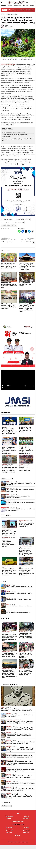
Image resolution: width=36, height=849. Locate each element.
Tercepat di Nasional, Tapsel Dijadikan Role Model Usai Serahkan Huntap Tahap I (20, 789)
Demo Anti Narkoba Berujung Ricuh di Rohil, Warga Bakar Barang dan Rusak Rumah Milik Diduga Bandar (19, 763)
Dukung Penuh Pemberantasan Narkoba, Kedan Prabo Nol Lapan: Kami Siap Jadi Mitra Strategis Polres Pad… (9, 469)
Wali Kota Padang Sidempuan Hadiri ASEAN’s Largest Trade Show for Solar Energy (9, 285)
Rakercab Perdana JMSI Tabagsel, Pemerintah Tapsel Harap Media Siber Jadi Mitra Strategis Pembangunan (26, 572)
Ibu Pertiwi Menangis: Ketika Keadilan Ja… (18, 612)
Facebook (10, 827)
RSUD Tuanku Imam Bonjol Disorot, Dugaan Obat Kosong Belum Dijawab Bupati (25, 672)
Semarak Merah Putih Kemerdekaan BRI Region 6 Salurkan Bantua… (20, 509)
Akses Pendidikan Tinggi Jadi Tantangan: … (19, 593)
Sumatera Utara (22, 520)
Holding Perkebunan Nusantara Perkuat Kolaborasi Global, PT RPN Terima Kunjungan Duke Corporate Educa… (26, 552)
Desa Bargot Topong (7, 219)
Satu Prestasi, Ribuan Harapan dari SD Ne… (19, 606)
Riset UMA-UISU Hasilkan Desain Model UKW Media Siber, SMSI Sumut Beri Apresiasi (9, 533)
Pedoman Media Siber (17, 821)
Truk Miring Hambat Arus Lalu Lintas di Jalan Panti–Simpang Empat (9, 654)
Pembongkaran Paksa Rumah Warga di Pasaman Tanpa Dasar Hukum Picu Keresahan (25, 635)
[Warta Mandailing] (18, 2)
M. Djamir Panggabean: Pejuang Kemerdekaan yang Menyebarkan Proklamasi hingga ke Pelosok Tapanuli (16, 709)
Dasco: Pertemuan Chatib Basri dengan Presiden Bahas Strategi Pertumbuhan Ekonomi (20, 742)
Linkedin (10, 832)
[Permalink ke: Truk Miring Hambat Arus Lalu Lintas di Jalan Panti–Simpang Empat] (9, 646)
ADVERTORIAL (9, 720)
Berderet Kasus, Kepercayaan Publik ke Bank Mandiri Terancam (19, 715)
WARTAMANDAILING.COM (8, 64)
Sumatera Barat (6, 631)
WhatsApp (10, 830)
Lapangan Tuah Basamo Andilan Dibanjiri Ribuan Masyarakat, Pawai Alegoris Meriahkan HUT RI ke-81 (9, 637)
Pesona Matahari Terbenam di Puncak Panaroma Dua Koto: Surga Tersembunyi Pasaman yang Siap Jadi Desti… (9, 673)
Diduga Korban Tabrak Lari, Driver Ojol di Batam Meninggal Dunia (27, 241)
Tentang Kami (9, 816)
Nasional (8, 713)
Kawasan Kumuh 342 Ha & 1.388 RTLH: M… (19, 599)
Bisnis (7, 481)
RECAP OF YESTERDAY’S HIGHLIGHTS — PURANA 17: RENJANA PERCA (9, 543)
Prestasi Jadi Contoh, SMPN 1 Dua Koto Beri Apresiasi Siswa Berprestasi (25, 655)
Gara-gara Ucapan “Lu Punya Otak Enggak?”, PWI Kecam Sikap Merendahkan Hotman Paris (19, 728)
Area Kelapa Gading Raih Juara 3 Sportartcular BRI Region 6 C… (20, 490)
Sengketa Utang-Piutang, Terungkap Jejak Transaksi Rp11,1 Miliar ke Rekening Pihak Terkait (18, 735)
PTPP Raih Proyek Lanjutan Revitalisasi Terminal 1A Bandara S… (20, 483)
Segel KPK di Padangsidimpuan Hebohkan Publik (13, 132)
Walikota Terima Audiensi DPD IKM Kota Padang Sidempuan (26, 284)
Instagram (27, 830)
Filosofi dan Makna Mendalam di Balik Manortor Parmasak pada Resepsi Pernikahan (26, 468)
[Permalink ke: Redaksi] (2, 26)
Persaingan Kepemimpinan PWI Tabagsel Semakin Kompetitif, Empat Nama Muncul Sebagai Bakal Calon (9, 431)
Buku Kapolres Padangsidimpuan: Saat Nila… (19, 586)
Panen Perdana (6, 222)
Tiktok (18, 835)
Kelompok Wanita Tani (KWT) (22, 219)
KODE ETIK (26, 816)
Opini (7, 604)
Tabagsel (4, 426)
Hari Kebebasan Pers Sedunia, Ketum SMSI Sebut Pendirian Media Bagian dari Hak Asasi (19, 756)
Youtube (27, 832)
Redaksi (9, 819)
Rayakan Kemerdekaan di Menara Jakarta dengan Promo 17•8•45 (26, 524)
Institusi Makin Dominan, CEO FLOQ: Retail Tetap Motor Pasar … (20, 503)
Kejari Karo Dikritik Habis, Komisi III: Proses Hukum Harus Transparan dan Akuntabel (19, 776)
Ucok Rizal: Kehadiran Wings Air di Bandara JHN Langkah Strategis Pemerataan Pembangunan (9, 450)
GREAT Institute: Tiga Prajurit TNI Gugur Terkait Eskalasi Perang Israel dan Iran (20, 770)
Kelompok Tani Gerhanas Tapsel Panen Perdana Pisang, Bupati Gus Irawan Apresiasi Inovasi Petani (8, 265)
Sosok (2, 707)
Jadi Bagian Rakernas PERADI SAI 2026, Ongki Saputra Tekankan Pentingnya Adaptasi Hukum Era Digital (20, 749)
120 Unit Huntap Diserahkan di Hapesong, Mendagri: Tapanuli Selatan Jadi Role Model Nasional (19, 796)
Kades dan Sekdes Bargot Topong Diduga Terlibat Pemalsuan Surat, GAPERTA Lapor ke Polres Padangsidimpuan (27, 266)
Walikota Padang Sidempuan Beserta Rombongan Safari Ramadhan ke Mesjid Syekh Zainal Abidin (9, 306)
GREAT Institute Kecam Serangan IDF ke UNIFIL (20, 783)
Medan (4, 529)
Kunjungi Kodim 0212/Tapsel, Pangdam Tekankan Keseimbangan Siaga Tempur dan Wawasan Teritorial (26, 450)
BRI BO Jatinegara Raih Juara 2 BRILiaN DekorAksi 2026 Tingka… (18, 496)
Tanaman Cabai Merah (18, 222)
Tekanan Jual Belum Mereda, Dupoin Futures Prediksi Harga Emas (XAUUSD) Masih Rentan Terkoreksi (9, 572)
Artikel (8, 585)
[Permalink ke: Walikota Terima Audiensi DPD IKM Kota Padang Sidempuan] (27, 277)
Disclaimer (26, 819)
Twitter (27, 827)
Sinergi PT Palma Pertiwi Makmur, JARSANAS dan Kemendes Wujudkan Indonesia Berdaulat (19, 722)
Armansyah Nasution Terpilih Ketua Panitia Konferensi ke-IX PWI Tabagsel (25, 430)
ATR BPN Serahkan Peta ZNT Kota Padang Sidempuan (9, 240)
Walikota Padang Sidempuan (9, 225)
